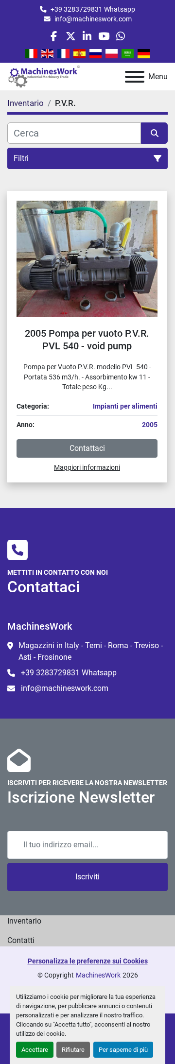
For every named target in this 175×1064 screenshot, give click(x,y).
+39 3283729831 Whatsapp (93, 9)
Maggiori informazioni (87, 467)
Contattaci (87, 448)
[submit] (154, 133)
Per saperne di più (123, 1049)
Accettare (34, 1049)
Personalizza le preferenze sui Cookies (88, 961)
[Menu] (134, 77)
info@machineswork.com (93, 19)
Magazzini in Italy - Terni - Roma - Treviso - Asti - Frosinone (90, 651)
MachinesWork (98, 975)
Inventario (24, 921)
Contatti (21, 940)
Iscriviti (87, 876)
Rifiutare (73, 1049)
